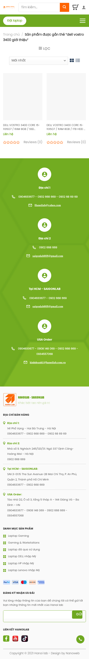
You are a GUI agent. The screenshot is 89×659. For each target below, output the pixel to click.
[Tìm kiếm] (64, 7)
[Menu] (82, 20)
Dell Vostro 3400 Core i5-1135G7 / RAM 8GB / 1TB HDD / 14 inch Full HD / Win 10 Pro (66, 127)
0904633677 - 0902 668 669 (48, 298)
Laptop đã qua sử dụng (24, 549)
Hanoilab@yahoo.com (48, 205)
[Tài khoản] (84, 7)
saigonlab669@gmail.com (47, 255)
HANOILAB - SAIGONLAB (31, 397)
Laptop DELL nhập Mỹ (22, 556)
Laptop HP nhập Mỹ (21, 563)
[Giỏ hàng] (75, 7)
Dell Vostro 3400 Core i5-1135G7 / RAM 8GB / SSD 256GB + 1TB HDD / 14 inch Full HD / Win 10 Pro (21, 127)
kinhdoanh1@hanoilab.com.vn (48, 362)
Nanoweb (72, 653)
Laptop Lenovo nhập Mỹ (24, 570)
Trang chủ (11, 34)
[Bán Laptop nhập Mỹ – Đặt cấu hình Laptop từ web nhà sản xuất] (9, 7)
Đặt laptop (14, 20)
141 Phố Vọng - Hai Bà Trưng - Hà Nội (31, 428)
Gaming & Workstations (24, 542)
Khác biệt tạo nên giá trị (34, 403)
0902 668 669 (48, 247)
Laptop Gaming (18, 536)
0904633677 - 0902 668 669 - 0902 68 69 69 (48, 197)
